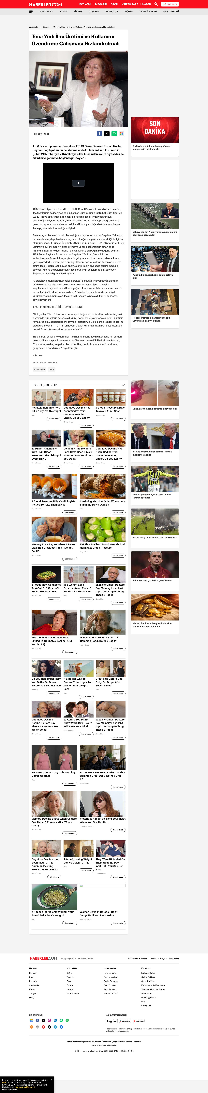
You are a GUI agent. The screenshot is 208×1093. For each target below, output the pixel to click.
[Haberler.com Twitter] (43, 1020)
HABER (146, 4)
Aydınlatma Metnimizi (25, 1087)
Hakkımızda (133, 958)
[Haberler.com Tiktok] (49, 1027)
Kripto (32, 989)
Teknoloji (70, 977)
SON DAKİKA (46, 11)
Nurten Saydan (39, 369)
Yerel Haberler (73, 993)
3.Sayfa (32, 993)
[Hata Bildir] (98, 1051)
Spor (31, 977)
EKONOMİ (85, 4)
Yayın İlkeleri (174, 958)
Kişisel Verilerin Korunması (153, 985)
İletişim (153, 958)
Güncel (46, 27)
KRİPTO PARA (130, 4)
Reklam (144, 958)
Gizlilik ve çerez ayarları (84, 1051)
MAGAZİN (101, 4)
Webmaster (146, 993)
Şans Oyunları (110, 985)
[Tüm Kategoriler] (31, 11)
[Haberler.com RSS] (31, 1027)
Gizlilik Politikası (148, 977)
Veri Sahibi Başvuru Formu (153, 989)
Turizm (70, 985)
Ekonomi (33, 973)
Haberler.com (110, 968)
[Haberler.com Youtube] (43, 1027)
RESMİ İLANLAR (148, 11)
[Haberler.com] (43, 958)
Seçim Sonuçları (111, 981)
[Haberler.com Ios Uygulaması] (112, 1021)
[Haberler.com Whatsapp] (61, 1020)
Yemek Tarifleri (110, 993)
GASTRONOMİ (171, 11)
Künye (162, 958)
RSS (143, 1001)
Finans (69, 981)
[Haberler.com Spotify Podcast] (67, 1020)
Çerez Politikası (148, 981)
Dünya (32, 997)
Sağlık (69, 973)
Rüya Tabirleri (110, 989)
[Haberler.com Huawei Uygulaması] (139, 1021)
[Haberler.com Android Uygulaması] (125, 1021)
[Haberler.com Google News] (31, 1020)
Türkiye (51, 369)
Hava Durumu (110, 973)
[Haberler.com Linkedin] (55, 1020)
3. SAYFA (94, 11)
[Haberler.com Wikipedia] (37, 1027)
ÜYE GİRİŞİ (172, 4)
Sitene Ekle (146, 1005)
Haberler (33, 968)
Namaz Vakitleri (110, 977)
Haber (94, 1045)
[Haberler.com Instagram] (49, 1020)
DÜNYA (129, 11)
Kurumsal (145, 968)
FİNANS (78, 11)
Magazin (33, 981)
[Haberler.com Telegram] (55, 1027)
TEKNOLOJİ (112, 11)
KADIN (63, 11)
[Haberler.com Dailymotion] (61, 1027)
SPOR (114, 4)
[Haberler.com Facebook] (37, 1020)
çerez (4, 1082)
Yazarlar (70, 989)
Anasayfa (33, 27)
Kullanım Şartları (148, 973)
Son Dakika (34, 985)
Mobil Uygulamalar (149, 997)
